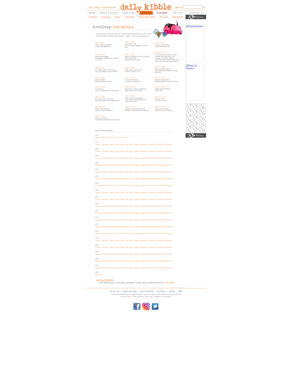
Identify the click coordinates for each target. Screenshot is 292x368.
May (122, 137)
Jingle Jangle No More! (162, 89)
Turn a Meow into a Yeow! (133, 70)
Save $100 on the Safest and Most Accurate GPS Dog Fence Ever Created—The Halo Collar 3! (166, 56)
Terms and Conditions (153, 296)
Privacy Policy (126, 296)
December (168, 144)
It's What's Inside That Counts (105, 70)
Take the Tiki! (159, 99)
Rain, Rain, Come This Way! (104, 99)
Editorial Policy (138, 296)
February (105, 137)
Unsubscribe (166, 296)
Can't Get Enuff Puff (162, 45)
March (112, 137)
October (152, 144)
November (160, 144)
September (144, 144)
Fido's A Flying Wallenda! (103, 45)
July (131, 144)
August (136, 144)
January (98, 137)
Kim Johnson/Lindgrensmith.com (169, 294)
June (126, 137)
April (117, 137)
